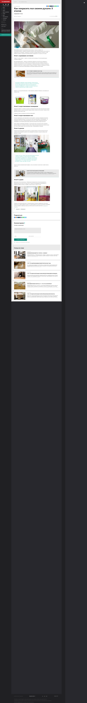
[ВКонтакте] (46, 6)
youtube (44, 696)
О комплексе (5, 18)
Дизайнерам (3, 21)
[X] (50, 6)
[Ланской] (5, 1)
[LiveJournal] (52, 6)
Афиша (4, 10)
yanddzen (46, 696)
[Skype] (57, 6)
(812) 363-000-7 (3, 24)
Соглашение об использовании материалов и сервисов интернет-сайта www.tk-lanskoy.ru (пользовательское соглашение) (32, 700)
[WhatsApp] (55, 6)
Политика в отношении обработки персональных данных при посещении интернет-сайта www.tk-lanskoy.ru (30, 699)
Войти (2, 28)
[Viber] (53, 6)
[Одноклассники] (48, 6)
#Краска (17, 209)
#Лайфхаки (23, 209)
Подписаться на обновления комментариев (22, 242)
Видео (4, 15)
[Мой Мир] (49, 6)
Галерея (4, 13)
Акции (4, 7)
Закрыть (84, 2)
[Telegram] (58, 6)
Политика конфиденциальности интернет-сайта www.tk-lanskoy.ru (24, 702)
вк (42, 696)
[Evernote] (54, 6)
